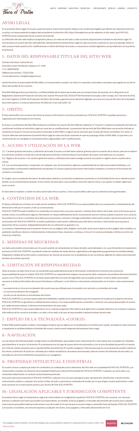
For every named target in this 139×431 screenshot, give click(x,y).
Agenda (121, 8)
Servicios (85, 8)
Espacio (112, 8)
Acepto (111, 423)
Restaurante (100, 8)
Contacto (132, 8)
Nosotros (74, 8)
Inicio (53, 8)
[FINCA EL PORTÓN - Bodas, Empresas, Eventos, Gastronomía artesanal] (18, 8)
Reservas (62, 8)
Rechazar (127, 423)
